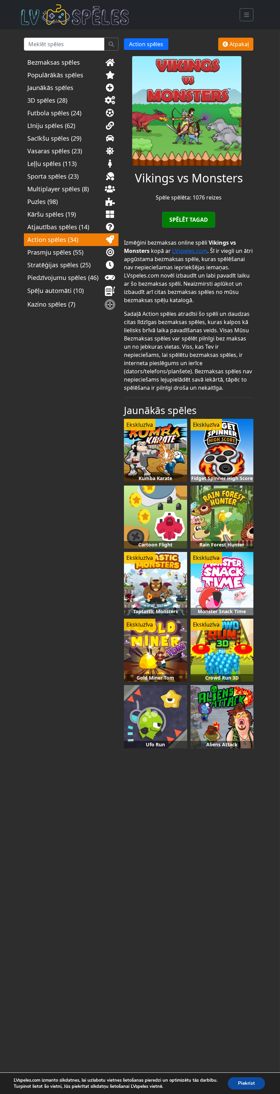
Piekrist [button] (246, 1083)
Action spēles (146, 44)
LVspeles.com (189, 251)
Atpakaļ (238, 44)
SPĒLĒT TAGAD (188, 219)
